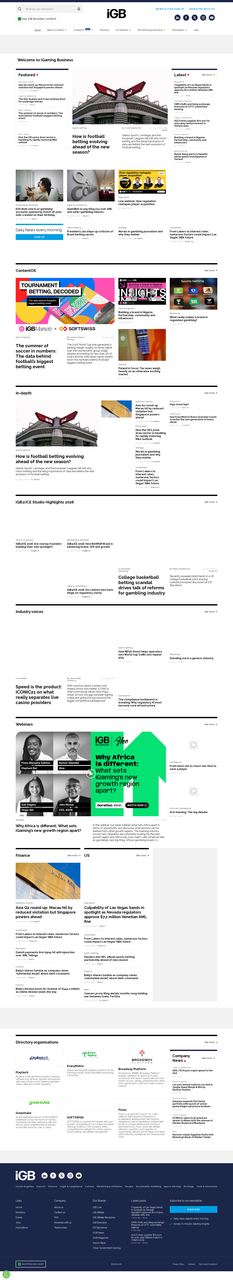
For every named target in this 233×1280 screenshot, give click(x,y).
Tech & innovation (24, 540)
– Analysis (188, 241)
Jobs (196, 30)
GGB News (98, 1232)
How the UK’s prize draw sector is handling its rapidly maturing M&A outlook (37, 140)
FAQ (56, 1217)
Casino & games (25, 1186)
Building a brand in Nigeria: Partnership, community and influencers (190, 140)
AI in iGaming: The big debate (189, 812)
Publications (178, 30)
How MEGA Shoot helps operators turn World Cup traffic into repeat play (140, 654)
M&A (86, 989)
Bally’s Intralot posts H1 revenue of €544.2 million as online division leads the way (48, 990)
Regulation (179, 82)
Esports (41, 1186)
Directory (104, 30)
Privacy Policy (178, 1264)
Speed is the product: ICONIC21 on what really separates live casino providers (39, 694)
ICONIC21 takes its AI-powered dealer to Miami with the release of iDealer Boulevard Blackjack (192, 1120)
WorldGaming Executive (149, 30)
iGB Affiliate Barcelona (104, 1217)
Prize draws (23, 134)
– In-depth (165, 129)
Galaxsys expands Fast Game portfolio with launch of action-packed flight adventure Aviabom (191, 1104)
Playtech (22, 1072)
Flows (122, 1109)
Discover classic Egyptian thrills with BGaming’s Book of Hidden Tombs (193, 1135)
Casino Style (99, 1243)
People (129, 1186)
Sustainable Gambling (27, 205)
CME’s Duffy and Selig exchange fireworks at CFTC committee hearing (192, 106)
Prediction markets (183, 101)
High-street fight (179, 404)
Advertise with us (202, 9)
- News (144, 1218)
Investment (175, 227)
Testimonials (60, 1227)
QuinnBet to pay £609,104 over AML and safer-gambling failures (89, 210)
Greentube (23, 1113)
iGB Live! (97, 1207)
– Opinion (184, 407)
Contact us (59, 1212)
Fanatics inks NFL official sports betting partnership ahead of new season (109, 958)
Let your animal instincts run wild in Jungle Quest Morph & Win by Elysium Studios (192, 1087)
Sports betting (79, 128)
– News (187, 95)
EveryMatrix (75, 1066)
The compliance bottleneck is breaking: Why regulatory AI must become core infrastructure (140, 702)
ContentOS (81, 29)
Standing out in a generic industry (192, 658)
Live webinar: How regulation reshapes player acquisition (137, 203)
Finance (20, 967)
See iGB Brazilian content (37, 18)
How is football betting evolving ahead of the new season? (90, 144)
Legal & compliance (183, 118)
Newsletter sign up (170, 9)
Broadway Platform (132, 1069)
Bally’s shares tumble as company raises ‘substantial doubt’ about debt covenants (43, 972)
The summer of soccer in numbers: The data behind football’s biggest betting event (40, 116)
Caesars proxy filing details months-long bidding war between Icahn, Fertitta (115, 995)
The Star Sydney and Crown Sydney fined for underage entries (41, 100)
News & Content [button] (55, 30)
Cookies (191, 1264)
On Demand (122, 30)
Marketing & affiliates (78, 540)
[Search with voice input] (79, 8)
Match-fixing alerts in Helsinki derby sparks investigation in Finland (190, 156)
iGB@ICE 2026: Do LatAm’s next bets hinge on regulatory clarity (90, 591)
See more (207, 74)
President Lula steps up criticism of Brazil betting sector (90, 233)
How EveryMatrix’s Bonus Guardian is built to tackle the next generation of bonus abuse (193, 419)
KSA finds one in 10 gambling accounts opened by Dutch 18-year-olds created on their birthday (39, 211)
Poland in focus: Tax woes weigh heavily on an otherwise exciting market (139, 371)
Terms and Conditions (208, 1264)
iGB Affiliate (98, 1212)
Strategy (122, 227)
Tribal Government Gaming (107, 1248)
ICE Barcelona (100, 1227)
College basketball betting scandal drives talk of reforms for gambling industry (141, 585)
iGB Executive (100, 1222)
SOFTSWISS (75, 1117)
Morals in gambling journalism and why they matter (148, 454)
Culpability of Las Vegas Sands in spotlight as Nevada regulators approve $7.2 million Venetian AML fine (193, 89)
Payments (21, 948)
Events (19, 1217)
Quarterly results (26, 82)
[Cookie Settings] (6, 1274)
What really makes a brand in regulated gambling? (189, 319)
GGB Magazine (100, 1238)
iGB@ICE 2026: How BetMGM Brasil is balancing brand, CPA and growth (90, 545)
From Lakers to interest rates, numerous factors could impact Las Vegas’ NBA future (193, 234)
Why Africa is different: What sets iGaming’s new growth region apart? (48, 828)
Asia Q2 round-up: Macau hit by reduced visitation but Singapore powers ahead (40, 86)
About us (58, 1207)
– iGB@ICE (34, 551)
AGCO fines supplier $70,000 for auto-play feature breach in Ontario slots (192, 123)
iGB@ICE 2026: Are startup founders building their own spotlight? (39, 545)
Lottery (89, 1186)
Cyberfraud (175, 414)
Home (37, 30)
